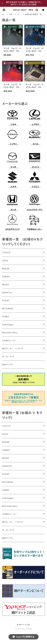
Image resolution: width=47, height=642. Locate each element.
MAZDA (5, 284)
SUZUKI (5, 300)
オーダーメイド (8, 356)
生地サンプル (7, 364)
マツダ (13, 167)
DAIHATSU (7, 292)
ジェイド (19, 14)
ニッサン (13, 144)
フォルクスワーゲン (35, 209)
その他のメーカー (34, 229)
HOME (3, 14)
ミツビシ (35, 186)
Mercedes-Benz (9, 332)
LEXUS (5, 260)
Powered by (20, 629)
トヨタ (13, 124)
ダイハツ (35, 167)
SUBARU (6, 276)
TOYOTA (6, 252)
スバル (35, 144)
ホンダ (13, 209)
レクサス (35, 124)
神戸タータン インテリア (12, 348)
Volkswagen (8, 324)
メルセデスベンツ (12, 229)
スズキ (13, 186)
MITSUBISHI (7, 308)
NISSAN (5, 268)
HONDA (11, 14)
